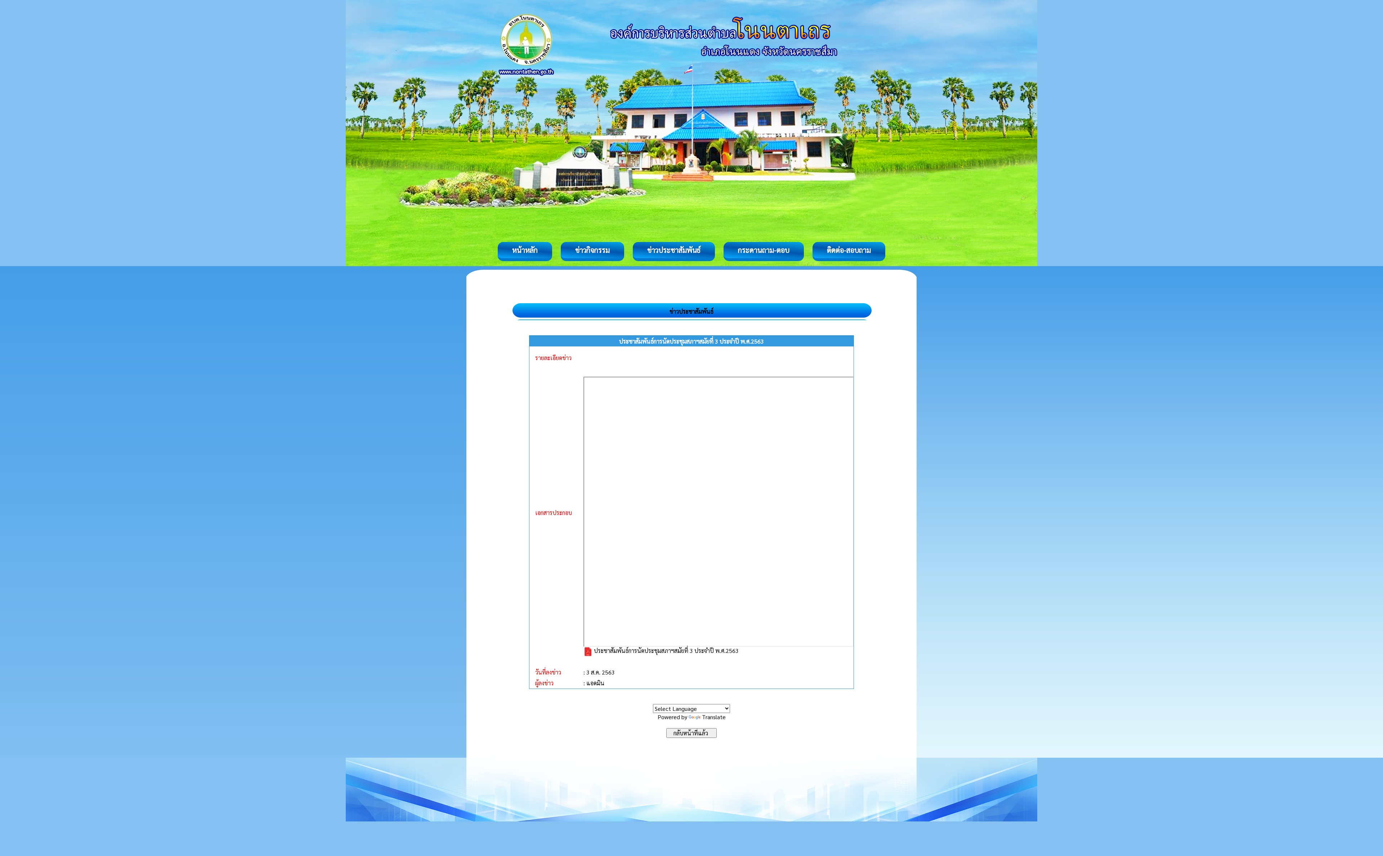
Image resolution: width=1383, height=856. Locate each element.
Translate (714, 717)
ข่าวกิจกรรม (592, 250)
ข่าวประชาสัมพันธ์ (674, 250)
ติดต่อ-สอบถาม (849, 250)
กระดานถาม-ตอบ (763, 250)
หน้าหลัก (525, 250)
